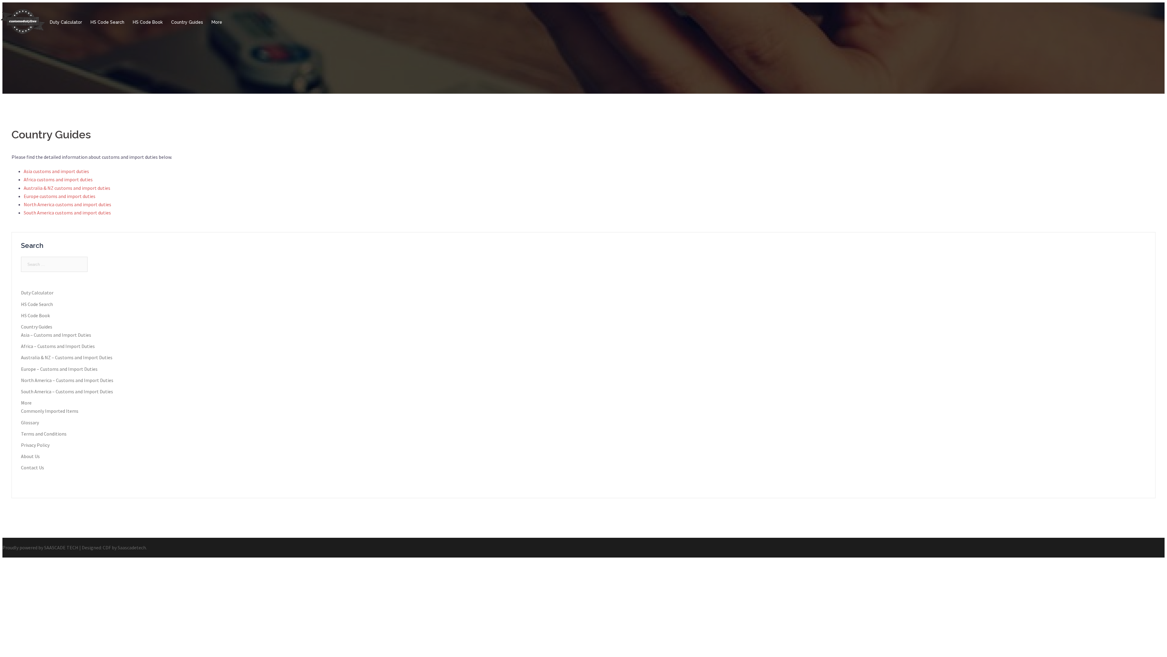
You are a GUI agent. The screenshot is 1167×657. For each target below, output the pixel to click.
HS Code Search (107, 22)
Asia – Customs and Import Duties (56, 335)
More (217, 22)
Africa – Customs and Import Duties (58, 346)
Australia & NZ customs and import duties (67, 188)
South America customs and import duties (67, 213)
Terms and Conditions (44, 434)
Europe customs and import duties (59, 196)
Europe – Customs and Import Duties (59, 369)
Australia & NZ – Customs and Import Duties (66, 357)
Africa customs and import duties (58, 179)
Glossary (30, 422)
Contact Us (32, 467)
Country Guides (187, 22)
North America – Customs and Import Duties (67, 380)
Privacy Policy (35, 445)
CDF (107, 547)
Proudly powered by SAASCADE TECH (40, 547)
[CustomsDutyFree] (23, 35)
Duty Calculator (66, 22)
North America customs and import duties (67, 204)
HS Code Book (148, 22)
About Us (30, 456)
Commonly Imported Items (49, 411)
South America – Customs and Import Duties (67, 391)
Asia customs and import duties (56, 171)
